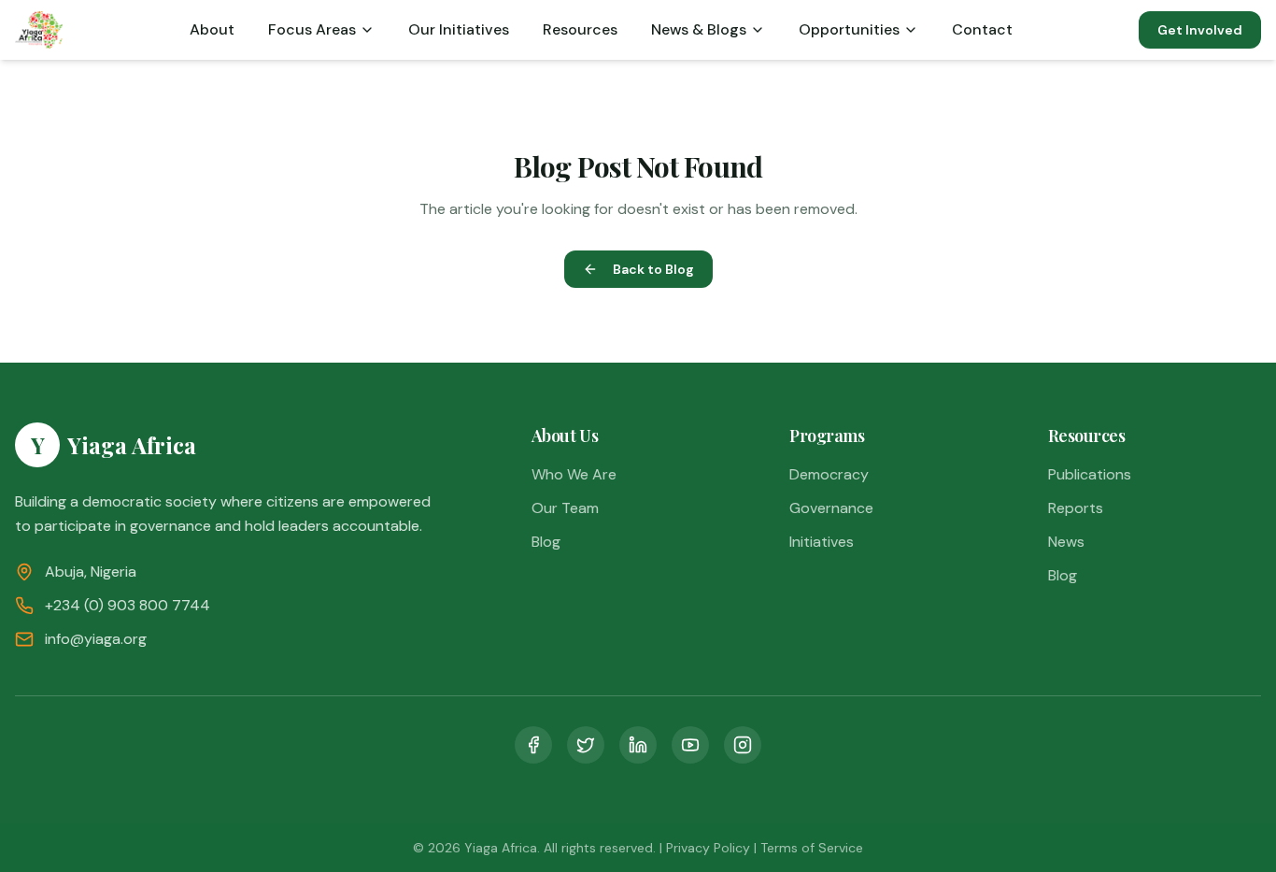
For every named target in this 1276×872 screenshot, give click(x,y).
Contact (982, 29)
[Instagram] (742, 745)
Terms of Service (811, 847)
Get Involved (1199, 29)
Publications (1089, 474)
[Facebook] (533, 745)
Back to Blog (653, 269)
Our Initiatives (458, 29)
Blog (546, 541)
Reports (1075, 508)
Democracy (829, 474)
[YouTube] (690, 745)
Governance (831, 508)
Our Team (565, 508)
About (212, 29)
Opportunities (849, 29)
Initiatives (821, 541)
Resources (580, 29)
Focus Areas (312, 29)
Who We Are (574, 474)
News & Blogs (698, 29)
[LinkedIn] (638, 745)
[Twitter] (585, 745)
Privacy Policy (708, 847)
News (1066, 541)
